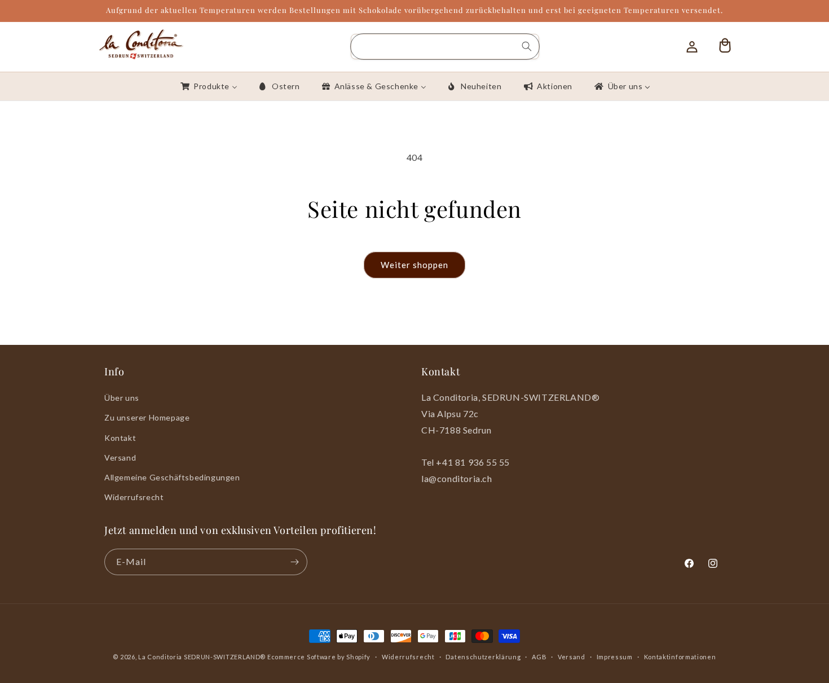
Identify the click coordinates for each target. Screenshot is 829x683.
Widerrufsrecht (134, 497)
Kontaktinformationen (680, 656)
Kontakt (120, 438)
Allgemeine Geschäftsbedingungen (172, 477)
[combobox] (445, 46)
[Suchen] (526, 46)
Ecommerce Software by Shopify (319, 656)
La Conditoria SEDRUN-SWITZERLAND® (202, 656)
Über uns (121, 397)
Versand (120, 457)
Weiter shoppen (414, 265)
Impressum (615, 656)
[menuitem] (208, 86)
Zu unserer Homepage (146, 417)
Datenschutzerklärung (483, 656)
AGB (539, 656)
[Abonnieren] (294, 562)
